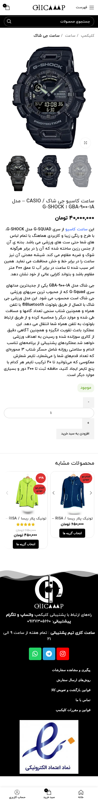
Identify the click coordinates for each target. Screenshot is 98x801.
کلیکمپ (87, 35)
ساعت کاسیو (76, 229)
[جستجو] (9, 21)
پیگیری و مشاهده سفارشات (71, 670)
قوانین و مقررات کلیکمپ (73, 710)
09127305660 (39, 621)
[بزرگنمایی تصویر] (85, 143)
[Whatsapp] (35, 654)
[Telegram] (49, 654)
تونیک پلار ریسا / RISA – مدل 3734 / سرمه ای (72, 520)
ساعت (69, 35)
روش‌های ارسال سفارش (73, 680)
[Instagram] (63, 654)
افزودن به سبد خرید (75, 433)
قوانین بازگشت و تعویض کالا (70, 690)
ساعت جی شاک (47, 35)
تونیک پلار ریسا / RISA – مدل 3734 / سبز (26, 520)
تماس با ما (83, 700)
